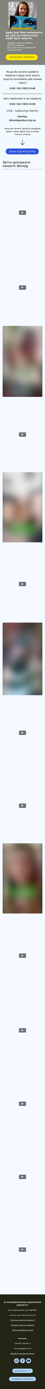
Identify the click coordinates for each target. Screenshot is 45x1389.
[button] (22, 57)
